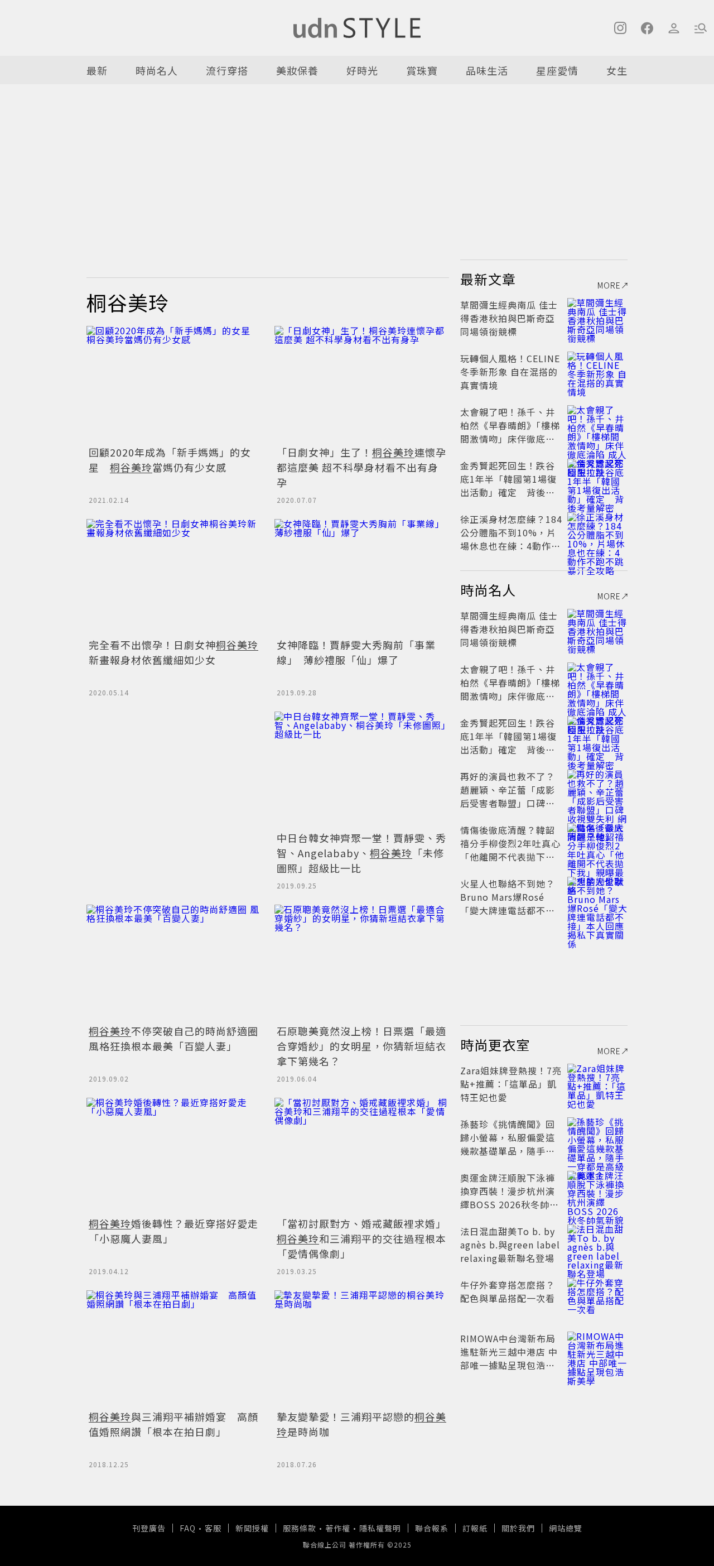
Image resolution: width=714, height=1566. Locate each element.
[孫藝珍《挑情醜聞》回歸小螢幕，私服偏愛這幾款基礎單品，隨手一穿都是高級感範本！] (597, 1137)
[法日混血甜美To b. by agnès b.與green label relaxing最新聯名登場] (597, 1244)
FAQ (188, 1528)
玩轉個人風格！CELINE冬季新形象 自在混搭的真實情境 (510, 372)
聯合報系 (431, 1528)
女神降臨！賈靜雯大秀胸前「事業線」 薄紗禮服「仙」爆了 (356, 652)
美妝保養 (297, 70)
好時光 (362, 70)
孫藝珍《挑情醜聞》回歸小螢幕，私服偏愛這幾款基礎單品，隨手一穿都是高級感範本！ (507, 1144)
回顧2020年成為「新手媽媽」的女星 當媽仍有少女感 (170, 459)
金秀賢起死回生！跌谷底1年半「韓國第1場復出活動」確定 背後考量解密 (508, 485)
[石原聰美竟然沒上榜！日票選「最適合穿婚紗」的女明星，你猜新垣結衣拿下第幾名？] (361, 963)
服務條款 (299, 1528)
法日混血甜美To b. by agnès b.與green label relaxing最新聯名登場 (510, 1244)
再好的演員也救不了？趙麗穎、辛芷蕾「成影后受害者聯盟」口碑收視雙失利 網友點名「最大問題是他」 (509, 803)
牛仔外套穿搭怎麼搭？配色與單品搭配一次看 (507, 1291)
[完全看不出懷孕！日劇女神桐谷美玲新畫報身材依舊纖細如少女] (173, 577)
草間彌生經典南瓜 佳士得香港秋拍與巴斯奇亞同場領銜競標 (509, 318)
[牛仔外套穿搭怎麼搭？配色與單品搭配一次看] (597, 1298)
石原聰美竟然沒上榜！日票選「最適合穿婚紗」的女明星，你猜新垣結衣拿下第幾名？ (361, 1046)
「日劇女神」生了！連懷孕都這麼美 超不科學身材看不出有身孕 (361, 467)
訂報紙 (475, 1528)
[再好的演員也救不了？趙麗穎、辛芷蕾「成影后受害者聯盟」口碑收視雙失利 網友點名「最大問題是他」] (597, 790)
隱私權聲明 (380, 1528)
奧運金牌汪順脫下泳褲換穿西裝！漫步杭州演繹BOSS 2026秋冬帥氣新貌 (509, 1197)
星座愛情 (557, 70)
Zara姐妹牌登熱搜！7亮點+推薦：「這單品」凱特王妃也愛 (511, 1084)
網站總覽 (565, 1528)
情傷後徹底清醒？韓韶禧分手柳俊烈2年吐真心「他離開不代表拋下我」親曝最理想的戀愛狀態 (510, 850)
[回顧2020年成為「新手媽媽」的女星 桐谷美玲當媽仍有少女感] (173, 384)
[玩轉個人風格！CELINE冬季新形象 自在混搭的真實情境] (597, 372)
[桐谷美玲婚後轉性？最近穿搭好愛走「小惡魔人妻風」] (173, 1156)
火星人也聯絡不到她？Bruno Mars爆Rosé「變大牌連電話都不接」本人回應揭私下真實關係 (510, 910)
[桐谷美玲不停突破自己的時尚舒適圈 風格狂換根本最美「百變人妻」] (173, 963)
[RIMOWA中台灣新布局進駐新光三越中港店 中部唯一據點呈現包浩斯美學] (597, 1352)
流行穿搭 (227, 70)
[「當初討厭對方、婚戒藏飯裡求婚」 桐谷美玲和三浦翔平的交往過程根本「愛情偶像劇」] (361, 1156)
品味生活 (487, 70)
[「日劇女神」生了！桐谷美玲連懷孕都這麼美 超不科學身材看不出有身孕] (361, 384)
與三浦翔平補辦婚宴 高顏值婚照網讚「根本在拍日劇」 (173, 1424)
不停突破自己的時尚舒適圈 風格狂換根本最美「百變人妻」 (173, 1038)
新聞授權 (252, 1528)
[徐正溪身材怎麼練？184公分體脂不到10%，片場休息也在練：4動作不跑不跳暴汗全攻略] (597, 532)
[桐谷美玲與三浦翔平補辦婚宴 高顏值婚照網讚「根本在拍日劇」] (173, 1348)
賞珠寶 (422, 70)
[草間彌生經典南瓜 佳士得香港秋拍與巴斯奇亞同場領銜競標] (597, 318)
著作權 (337, 1528)
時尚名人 (157, 70)
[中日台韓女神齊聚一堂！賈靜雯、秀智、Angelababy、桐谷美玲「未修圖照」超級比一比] (361, 770)
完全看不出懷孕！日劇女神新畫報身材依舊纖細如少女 (173, 652)
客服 (213, 1528)
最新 (97, 70)
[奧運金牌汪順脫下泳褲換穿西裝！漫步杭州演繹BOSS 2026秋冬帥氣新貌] (597, 1191)
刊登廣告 (149, 1528)
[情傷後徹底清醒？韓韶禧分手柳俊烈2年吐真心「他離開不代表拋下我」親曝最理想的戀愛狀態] (597, 843)
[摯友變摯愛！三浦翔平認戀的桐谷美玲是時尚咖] (361, 1348)
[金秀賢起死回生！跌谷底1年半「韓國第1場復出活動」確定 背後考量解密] (597, 479)
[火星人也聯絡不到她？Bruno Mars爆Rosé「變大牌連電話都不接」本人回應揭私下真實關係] (597, 897)
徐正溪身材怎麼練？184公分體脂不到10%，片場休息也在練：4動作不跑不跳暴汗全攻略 (511, 539)
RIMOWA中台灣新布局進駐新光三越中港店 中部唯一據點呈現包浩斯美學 (509, 1358)
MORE (609, 285)
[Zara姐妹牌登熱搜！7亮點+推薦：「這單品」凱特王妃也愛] (597, 1084)
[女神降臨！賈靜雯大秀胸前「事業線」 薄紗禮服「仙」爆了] (361, 577)
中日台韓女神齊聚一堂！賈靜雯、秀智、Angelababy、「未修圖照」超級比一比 (361, 852)
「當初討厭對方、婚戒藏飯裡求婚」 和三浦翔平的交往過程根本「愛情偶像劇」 (361, 1238)
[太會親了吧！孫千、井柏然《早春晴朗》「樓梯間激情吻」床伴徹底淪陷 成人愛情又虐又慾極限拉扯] (597, 425)
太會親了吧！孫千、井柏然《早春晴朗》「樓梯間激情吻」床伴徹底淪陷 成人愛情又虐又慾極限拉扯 (510, 438)
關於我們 (518, 1528)
